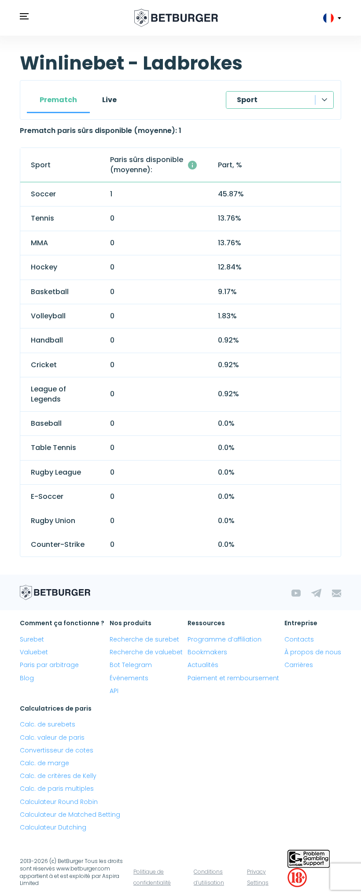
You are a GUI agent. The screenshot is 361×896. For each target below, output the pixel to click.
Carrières (298, 664)
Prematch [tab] (58, 100)
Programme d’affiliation (225, 639)
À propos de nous (312, 652)
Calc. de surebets (47, 724)
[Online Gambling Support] (308, 858)
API (114, 690)
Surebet (32, 639)
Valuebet (34, 652)
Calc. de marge (44, 763)
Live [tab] (109, 100)
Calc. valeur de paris (52, 737)
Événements (129, 678)
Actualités (203, 664)
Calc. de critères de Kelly (58, 775)
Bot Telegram (131, 664)
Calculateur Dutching (53, 827)
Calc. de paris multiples (57, 788)
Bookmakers (207, 652)
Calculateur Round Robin (59, 801)
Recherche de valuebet (146, 652)
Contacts (299, 639)
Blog (27, 678)
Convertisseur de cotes (56, 750)
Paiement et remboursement (233, 678)
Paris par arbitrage (49, 664)
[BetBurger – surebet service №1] (176, 18)
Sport (247, 100)
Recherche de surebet (144, 639)
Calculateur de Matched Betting (70, 814)
